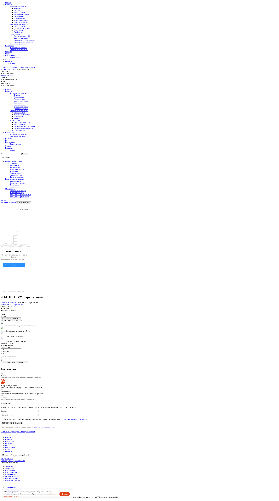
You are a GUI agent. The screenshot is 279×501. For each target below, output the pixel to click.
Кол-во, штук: (6, 358)
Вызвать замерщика (23, 202)
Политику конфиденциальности (13, 461)
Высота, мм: (5, 352)
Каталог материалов (17, 44)
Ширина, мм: (6, 347)
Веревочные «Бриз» (21, 14)
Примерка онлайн (16, 57)
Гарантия (8, 52)
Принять (65, 494)
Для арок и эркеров (21, 22)
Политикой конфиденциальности (74, 419)
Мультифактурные (21, 20)
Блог (7, 54)
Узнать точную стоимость (14, 362)
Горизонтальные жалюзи (19, 24)
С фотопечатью (19, 18)
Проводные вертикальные (23, 42)
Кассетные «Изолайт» (22, 28)
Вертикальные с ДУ (21, 38)
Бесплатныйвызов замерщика (7, 72)
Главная (8, 3)
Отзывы (8, 59)
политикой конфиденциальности (42, 427)
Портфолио (9, 46)
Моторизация (15, 34)
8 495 (8, 69)
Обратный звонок (22, 69)
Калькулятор (10, 56)
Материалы (12, 303)
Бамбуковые (18, 32)
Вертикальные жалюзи (18, 7)
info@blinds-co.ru (7, 75)
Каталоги (8, 5)
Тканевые (17, 8)
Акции (12, 63)
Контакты (9, 61)
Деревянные (18, 16)
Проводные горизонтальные (24, 40)
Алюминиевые (19, 12)
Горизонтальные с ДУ (22, 36)
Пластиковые (19, 10)
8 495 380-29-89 (6, 457)
